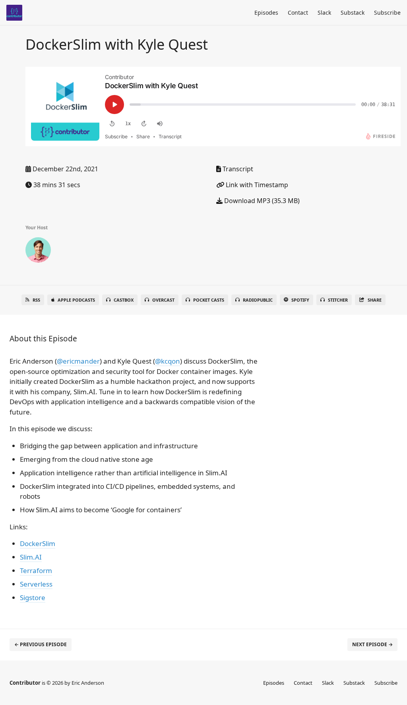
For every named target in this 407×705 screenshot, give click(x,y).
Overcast (163, 300)
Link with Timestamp (256, 184)
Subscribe (387, 12)
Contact (298, 12)
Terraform (36, 570)
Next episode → (372, 644)
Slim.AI (31, 557)
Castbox (124, 300)
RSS (36, 300)
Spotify (300, 300)
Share (375, 300)
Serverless (36, 584)
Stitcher (338, 300)
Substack (352, 12)
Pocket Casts (208, 300)
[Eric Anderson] (38, 251)
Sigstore (32, 597)
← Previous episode (40, 644)
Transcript (237, 169)
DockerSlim (37, 543)
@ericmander (78, 361)
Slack (324, 12)
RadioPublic (258, 300)
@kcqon (167, 361)
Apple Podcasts (76, 300)
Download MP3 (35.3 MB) (261, 200)
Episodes (266, 12)
